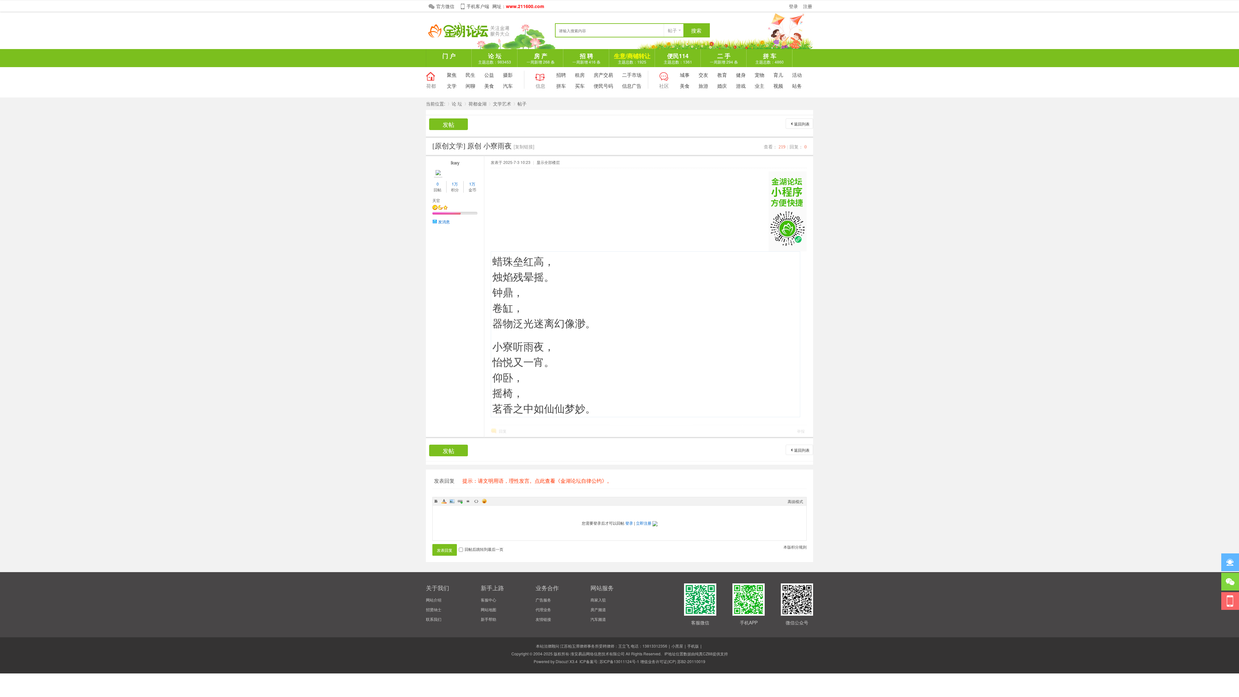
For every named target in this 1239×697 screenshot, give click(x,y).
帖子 (672, 30)
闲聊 (470, 85)
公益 (489, 74)
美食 (489, 85)
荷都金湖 (477, 103)
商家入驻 (598, 599)
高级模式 (795, 501)
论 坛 (494, 58)
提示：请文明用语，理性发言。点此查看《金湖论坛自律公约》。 (537, 480)
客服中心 (488, 599)
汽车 (508, 85)
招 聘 (586, 58)
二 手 (724, 58)
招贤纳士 (433, 609)
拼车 (561, 85)
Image (452, 501)
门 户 (449, 56)
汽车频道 (598, 619)
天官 (436, 200)
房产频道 (598, 609)
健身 (741, 74)
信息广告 (631, 85)
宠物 (759, 74)
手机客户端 (478, 6)
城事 (685, 74)
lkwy (455, 162)
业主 (759, 85)
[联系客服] (1230, 562)
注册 (807, 6)
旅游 (703, 85)
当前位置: (435, 103)
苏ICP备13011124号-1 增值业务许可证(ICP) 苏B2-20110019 (652, 661)
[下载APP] (1230, 601)
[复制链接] (524, 146)
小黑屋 (677, 646)
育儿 (778, 74)
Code (476, 501)
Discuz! (562, 661)
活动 (797, 74)
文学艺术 (502, 103)
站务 (797, 85)
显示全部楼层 (548, 162)
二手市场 (631, 74)
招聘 (561, 74)
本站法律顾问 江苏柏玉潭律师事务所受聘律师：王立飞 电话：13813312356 (601, 646)
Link (460, 501)
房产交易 (603, 74)
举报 (801, 431)
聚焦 (452, 74)
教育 (722, 74)
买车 (580, 85)
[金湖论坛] (474, 36)
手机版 (693, 646)
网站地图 (488, 609)
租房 (580, 74)
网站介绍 (433, 599)
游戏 (741, 85)
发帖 (448, 124)
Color (444, 501)
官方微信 (445, 6)
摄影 (508, 74)
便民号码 (603, 85)
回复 (503, 431)
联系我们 (433, 619)
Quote (468, 501)
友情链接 (543, 619)
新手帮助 (488, 619)
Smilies (484, 501)
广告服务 (543, 599)
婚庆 (722, 85)
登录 (793, 6)
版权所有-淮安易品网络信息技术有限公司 (589, 653)
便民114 (678, 58)
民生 (470, 74)
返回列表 (802, 123)
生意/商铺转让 (632, 58)
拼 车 (769, 58)
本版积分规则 (795, 547)
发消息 (444, 221)
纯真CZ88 (703, 653)
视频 (778, 85)
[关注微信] (1230, 582)
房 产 (541, 58)
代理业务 (543, 609)
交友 (703, 74)
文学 (452, 85)
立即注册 (643, 523)
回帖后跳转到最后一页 (484, 549)
